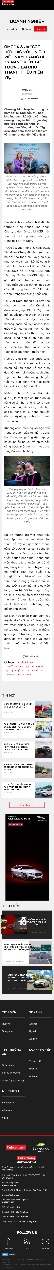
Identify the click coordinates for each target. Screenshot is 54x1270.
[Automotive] (27, 1159)
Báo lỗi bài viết (30, 98)
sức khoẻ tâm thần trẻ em (18, 674)
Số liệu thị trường (11, 1072)
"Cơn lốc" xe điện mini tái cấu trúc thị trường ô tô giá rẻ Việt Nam (18, 786)
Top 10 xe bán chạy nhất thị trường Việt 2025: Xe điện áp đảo (32, 922)
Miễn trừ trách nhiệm (11, 1207)
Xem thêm (26, 805)
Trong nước (32, 933)
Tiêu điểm (11, 906)
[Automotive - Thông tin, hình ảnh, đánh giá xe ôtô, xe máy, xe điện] (8, 2)
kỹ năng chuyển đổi (15, 670)
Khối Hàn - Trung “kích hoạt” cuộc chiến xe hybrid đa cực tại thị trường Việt (17, 746)
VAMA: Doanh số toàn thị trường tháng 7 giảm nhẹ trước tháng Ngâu (22, 978)
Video (5, 1117)
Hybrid (32, 1031)
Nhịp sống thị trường (13, 1080)
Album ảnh (7, 1110)
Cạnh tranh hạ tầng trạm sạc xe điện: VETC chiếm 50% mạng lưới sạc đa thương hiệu (19, 725)
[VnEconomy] (16, 1147)
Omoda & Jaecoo (25, 662)
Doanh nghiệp (27, 21)
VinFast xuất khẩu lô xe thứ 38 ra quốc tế (18, 705)
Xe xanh (35, 1012)
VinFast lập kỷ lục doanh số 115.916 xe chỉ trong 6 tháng (18, 766)
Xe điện (33, 1038)
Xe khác (33, 1023)
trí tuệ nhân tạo (35, 670)
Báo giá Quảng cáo (10, 1195)
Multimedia (10, 1091)
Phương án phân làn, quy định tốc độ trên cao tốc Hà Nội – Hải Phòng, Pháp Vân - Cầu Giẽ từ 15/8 (20, 947)
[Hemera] (41, 1147)
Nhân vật (27, 28)
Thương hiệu (11, 28)
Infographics (8, 1102)
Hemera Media (9, 1185)
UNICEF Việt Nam (14, 666)
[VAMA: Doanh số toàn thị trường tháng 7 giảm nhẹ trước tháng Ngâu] (40, 980)
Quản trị (40, 28)
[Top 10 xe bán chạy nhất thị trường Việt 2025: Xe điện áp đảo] (14, 924)
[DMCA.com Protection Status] (9, 1254)
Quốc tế (6, 1023)
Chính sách (8, 1065)
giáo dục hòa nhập (35, 666)
